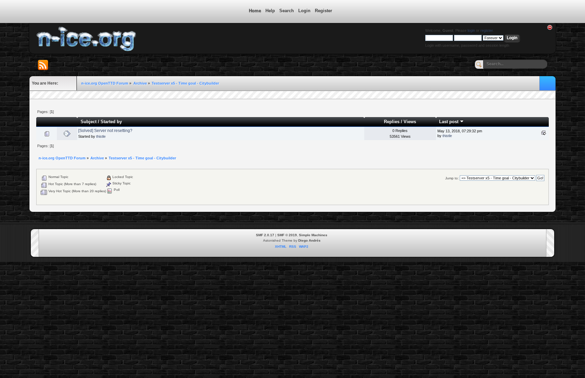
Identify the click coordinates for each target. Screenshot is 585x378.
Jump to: (452, 178)
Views (410, 121)
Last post (449, 121)
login (471, 30)
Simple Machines (313, 235)
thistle (101, 136)
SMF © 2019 (287, 235)
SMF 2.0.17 (265, 235)
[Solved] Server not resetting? (105, 130)
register (486, 30)
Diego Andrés (309, 240)
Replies (391, 121)
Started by (111, 121)
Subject (88, 121)
